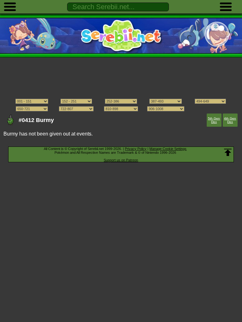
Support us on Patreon (121, 160)
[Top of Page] (228, 152)
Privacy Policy (136, 149)
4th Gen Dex (230, 120)
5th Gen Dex (214, 120)
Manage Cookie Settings (168, 149)
